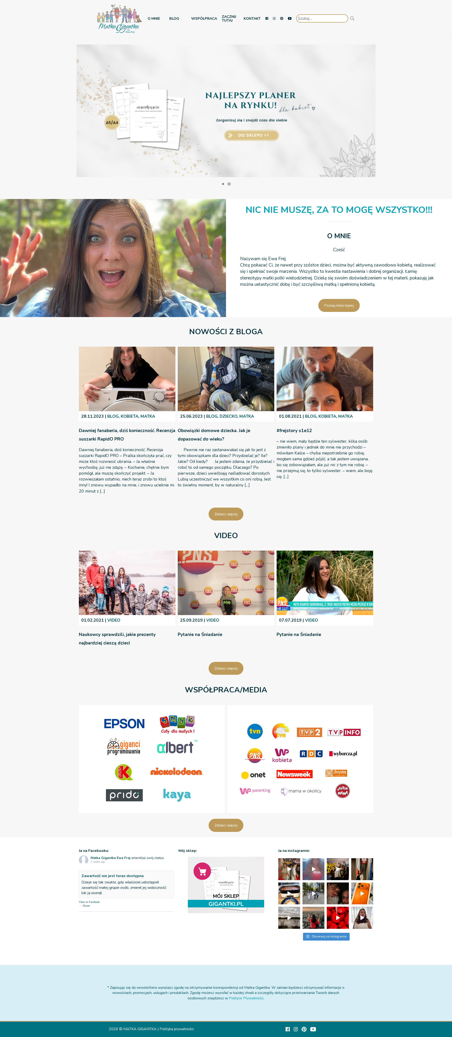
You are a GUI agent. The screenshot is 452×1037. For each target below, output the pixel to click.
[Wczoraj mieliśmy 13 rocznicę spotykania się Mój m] (338, 893)
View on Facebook (89, 902)
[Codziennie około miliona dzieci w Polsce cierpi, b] (362, 869)
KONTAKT (252, 18)
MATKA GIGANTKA (140, 1029)
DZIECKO (228, 416)
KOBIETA (129, 416)
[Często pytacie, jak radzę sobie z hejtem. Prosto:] (362, 918)
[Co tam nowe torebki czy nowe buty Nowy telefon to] (362, 893)
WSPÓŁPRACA (204, 18)
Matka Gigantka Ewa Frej (110, 858)
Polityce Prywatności (246, 998)
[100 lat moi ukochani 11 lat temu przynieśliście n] (289, 869)
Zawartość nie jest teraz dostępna (112, 875)
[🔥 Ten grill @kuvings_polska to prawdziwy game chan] (289, 893)
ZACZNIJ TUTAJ (229, 18)
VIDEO (113, 620)
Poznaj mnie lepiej (339, 305)
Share (86, 906)
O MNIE (154, 18)
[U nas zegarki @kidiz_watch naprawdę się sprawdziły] (313, 893)
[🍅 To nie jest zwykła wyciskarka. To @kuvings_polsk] (338, 918)
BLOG (174, 18)
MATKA (148, 416)
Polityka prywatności (177, 1029)
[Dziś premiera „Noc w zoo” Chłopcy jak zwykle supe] (338, 869)
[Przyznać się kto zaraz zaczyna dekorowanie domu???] (313, 869)
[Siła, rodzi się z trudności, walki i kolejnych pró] (313, 918)
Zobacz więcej (226, 514)
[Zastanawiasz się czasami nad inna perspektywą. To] (289, 918)
